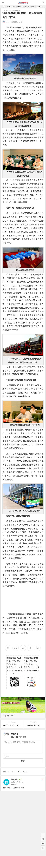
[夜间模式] (43, 844)
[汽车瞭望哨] (23, 3)
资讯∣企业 (11, 7)
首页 (3, 7)
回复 (15, 785)
